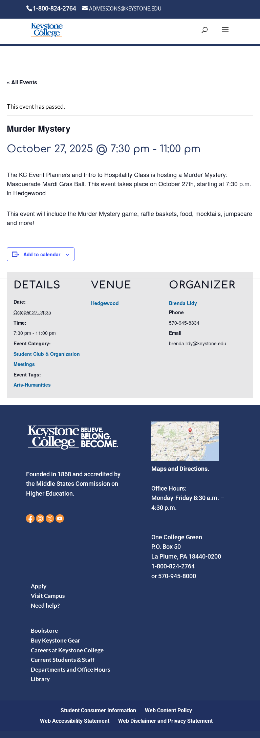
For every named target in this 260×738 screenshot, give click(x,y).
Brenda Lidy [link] (183, 303)
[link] (47, 29)
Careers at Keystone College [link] (67, 650)
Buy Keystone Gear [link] (55, 640)
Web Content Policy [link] (168, 710)
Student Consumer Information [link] (98, 710)
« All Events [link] (22, 82)
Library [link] (40, 678)
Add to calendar (41, 254)
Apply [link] (38, 586)
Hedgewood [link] (105, 303)
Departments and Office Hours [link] (70, 669)
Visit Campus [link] (48, 595)
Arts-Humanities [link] (32, 384)
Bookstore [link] (44, 630)
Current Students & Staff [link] (62, 659)
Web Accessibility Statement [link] (74, 721)
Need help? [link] (45, 605)
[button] (225, 34)
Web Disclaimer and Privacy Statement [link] (165, 721)
